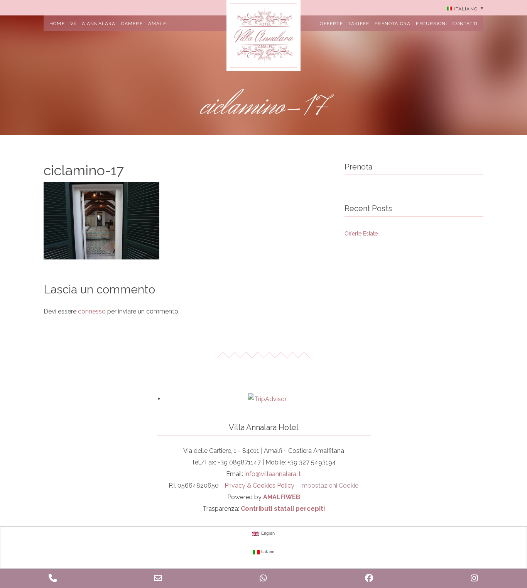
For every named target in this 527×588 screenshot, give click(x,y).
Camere (132, 23)
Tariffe (358, 23)
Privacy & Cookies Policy (259, 485)
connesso (92, 311)
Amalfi (158, 23)
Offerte (331, 23)
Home (57, 23)
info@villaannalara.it (273, 474)
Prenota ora (392, 23)
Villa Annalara (93, 23)
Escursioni (431, 23)
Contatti (465, 23)
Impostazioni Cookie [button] (329, 485)
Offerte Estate (361, 233)
